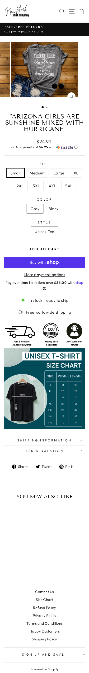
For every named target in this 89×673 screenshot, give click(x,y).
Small (15, 172)
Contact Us (44, 591)
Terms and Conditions (44, 623)
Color (44, 199)
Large (59, 172)
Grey (35, 208)
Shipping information (44, 440)
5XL (68, 185)
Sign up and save (43, 654)
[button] (44, 147)
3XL (36, 185)
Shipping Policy (44, 639)
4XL (52, 185)
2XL (20, 185)
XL (76, 172)
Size (45, 164)
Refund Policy (44, 607)
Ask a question (44, 451)
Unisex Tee (44, 231)
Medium (37, 172)
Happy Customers (44, 631)
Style (45, 222)
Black (53, 208)
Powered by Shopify (44, 669)
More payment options (44, 274)
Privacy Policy (44, 615)
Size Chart (44, 599)
